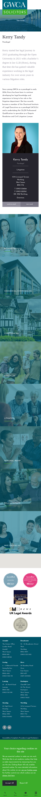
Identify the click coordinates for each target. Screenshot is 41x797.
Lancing (5, 681)
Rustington (24, 681)
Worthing (23, 703)
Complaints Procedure (18, 738)
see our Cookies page (29, 770)
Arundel (5, 641)
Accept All (9, 783)
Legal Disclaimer (32, 738)
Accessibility (6, 738)
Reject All (23, 783)
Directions (20, 198)
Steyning (5, 703)
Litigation (20, 170)
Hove (22, 662)
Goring (4, 662)
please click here (8, 776)
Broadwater (24, 641)
